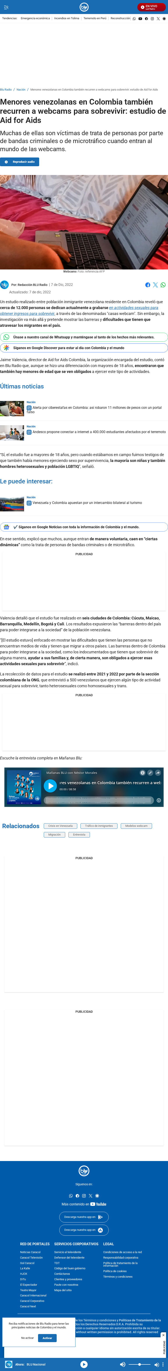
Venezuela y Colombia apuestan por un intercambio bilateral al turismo (87, 503)
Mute (122, 1364)
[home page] (84, 7)
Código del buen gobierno (69, 1268)
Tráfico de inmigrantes (99, 825)
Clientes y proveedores (68, 1279)
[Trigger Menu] (6, 7)
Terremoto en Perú (95, 18)
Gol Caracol (27, 1263)
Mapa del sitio (63, 1290)
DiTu (23, 1279)
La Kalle (25, 1268)
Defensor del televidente (69, 1257)
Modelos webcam (136, 825)
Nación (21, 89)
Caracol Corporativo (32, 1301)
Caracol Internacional (33, 1295)
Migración (54, 834)
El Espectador (28, 1284)
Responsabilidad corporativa (120, 1257)
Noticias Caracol (30, 1252)
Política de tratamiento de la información (120, 1264)
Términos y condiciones (118, 1276)
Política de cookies (115, 1271)
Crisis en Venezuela (60, 825)
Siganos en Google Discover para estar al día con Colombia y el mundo (68, 348)
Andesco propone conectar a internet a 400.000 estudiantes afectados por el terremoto (99, 432)
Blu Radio (6, 89)
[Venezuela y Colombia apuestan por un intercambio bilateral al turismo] (12, 503)
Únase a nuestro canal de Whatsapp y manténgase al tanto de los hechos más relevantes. (84, 337)
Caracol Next (28, 1306)
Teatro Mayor (28, 1290)
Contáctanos (62, 1274)
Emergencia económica (35, 18)
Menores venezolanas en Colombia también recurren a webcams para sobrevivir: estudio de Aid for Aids (94, 89)
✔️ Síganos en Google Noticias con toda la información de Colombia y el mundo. (76, 527)
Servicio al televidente (67, 1252)
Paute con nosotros (66, 1284)
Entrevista (79, 834)
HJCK (23, 1274)
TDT (57, 1263)
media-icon (84, 1364)
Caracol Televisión (31, 1257)
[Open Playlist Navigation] (163, 1364)
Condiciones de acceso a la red (122, 1252)
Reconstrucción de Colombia (128, 18)
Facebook (147, 287)
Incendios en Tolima (66, 18)
